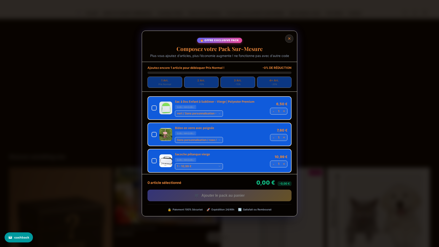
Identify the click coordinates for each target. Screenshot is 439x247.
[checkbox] (219, 108)
